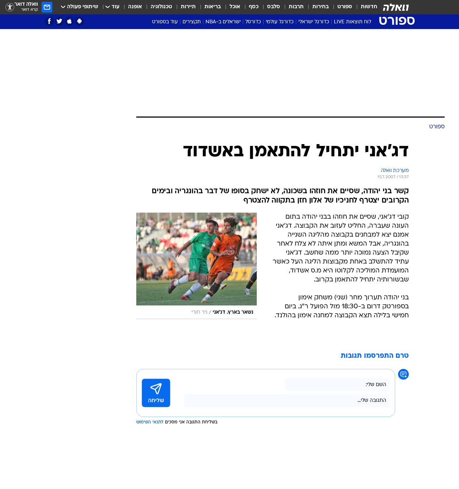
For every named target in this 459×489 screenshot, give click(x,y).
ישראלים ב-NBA (223, 22)
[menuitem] (364, 7)
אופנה (135, 7)
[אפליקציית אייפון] (69, 21)
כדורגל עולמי (280, 22)
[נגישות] (9, 7)
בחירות (320, 7)
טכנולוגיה (161, 7)
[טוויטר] (59, 21)
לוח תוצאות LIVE (352, 22)
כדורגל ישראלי (313, 22)
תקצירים (192, 22)
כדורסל (253, 22)
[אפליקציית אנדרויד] (79, 21)
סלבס (273, 7)
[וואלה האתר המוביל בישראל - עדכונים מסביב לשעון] (396, 7)
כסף (254, 7)
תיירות (188, 7)
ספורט (344, 7)
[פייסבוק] (49, 21)
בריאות (212, 7)
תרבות (296, 7)
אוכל (235, 7)
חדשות (369, 7)
